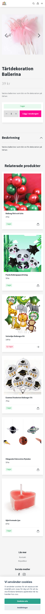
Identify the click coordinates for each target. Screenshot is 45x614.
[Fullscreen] (22, 34)
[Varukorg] (38, 3)
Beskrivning (11, 138)
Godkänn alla (22, 601)
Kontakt (22, 557)
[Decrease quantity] (6, 114)
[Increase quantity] (16, 114)
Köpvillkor (22, 561)
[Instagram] (24, 574)
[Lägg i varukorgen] (38, 224)
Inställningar (22, 608)
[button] (39, 35)
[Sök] (33, 3)
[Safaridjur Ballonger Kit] (38, 347)
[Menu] (42, 3)
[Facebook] (19, 574)
